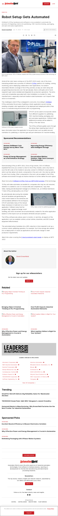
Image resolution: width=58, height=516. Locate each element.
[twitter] (29, 35)
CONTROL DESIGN (22, 501)
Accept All (29, 512)
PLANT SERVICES (42, 501)
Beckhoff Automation (8, 367)
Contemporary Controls (9, 372)
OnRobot (49, 102)
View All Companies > (29, 383)
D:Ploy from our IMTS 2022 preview (32, 181)
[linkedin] (26, 35)
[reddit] (31, 35)
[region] (29, 511)
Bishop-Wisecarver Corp (9, 369)
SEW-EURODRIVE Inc (36, 372)
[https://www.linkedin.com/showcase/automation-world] (27, 495)
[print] (55, 35)
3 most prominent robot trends (31, 237)
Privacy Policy (50, 508)
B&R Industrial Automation (9, 365)
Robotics (4, 12)
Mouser (32, 367)
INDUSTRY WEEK (33, 501)
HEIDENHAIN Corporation (9, 377)
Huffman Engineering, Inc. (9, 379)
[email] (34, 35)
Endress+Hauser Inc (8, 374)
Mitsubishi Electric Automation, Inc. (40, 365)
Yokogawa (33, 379)
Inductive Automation (36, 362)
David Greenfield (7, 29)
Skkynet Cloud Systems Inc (38, 374)
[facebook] (23, 35)
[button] (3, 4)
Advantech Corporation (9, 362)
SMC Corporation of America (38, 377)
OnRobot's (16, 181)
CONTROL (13, 501)
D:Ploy (34, 83)
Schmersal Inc (34, 369)
